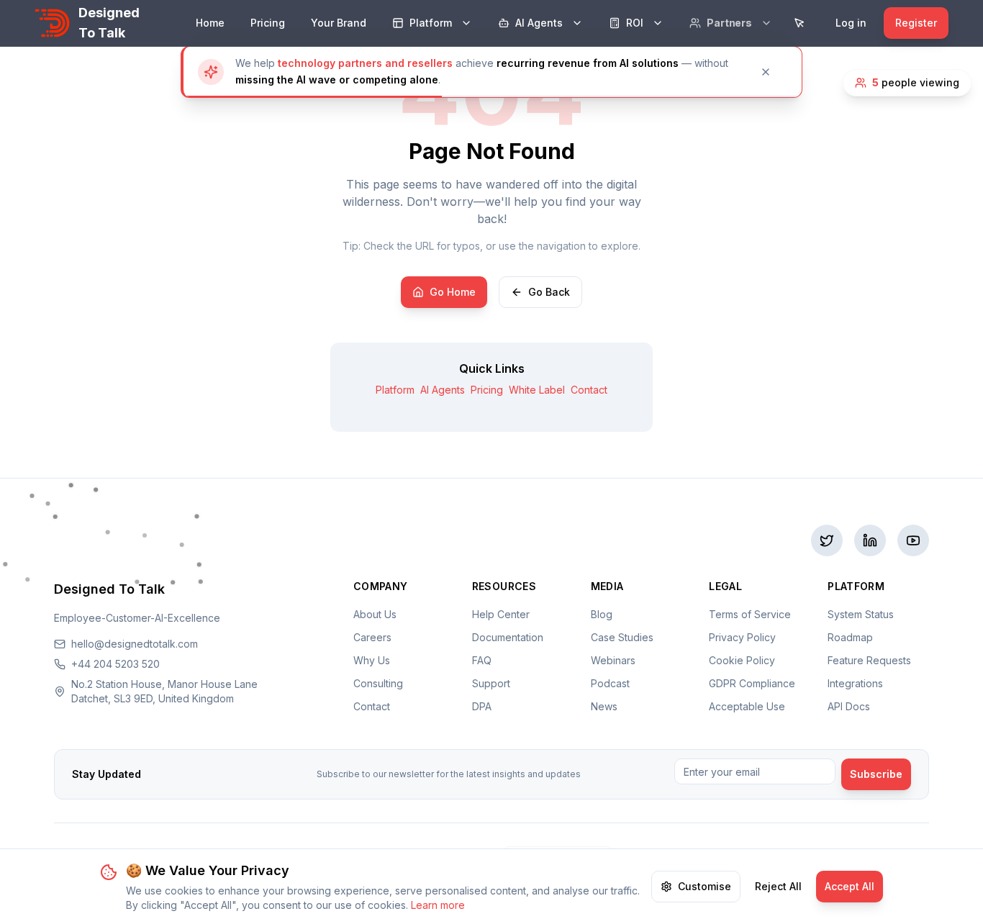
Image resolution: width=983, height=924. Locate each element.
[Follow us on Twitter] (827, 540)
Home (210, 23)
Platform (430, 23)
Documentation (507, 637)
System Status (861, 614)
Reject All (778, 886)
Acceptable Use (747, 706)
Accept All (849, 886)
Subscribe (876, 774)
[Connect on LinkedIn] (870, 540)
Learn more (438, 905)
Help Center (501, 614)
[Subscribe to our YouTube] (913, 540)
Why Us (371, 660)
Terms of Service (750, 614)
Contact (589, 390)
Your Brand (338, 23)
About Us (375, 614)
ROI (634, 23)
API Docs (849, 706)
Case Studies (622, 637)
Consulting (378, 683)
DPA (481, 706)
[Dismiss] (771, 72)
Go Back (549, 292)
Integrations (855, 683)
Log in (850, 23)
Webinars (613, 660)
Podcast (610, 683)
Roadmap (850, 637)
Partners (729, 23)
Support (491, 683)
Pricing (267, 23)
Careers (372, 637)
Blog (601, 614)
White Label (537, 390)
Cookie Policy (742, 660)
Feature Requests (869, 660)
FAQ (481, 660)
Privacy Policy (742, 637)
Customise (704, 886)
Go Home (453, 292)
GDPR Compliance (752, 683)
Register (916, 23)
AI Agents (539, 23)
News (604, 706)
